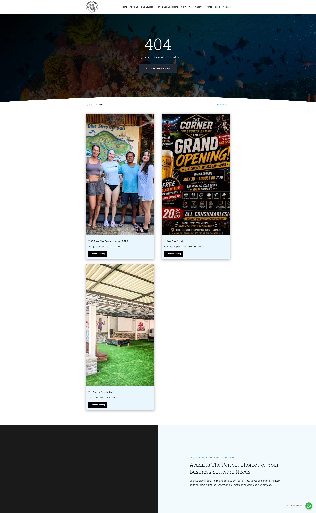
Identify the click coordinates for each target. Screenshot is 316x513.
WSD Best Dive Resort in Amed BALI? (108, 241)
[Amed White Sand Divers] (92, 2)
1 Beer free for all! (174, 241)
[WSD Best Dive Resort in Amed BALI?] (120, 174)
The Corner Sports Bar (100, 392)
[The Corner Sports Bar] (120, 325)
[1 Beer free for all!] (196, 174)
